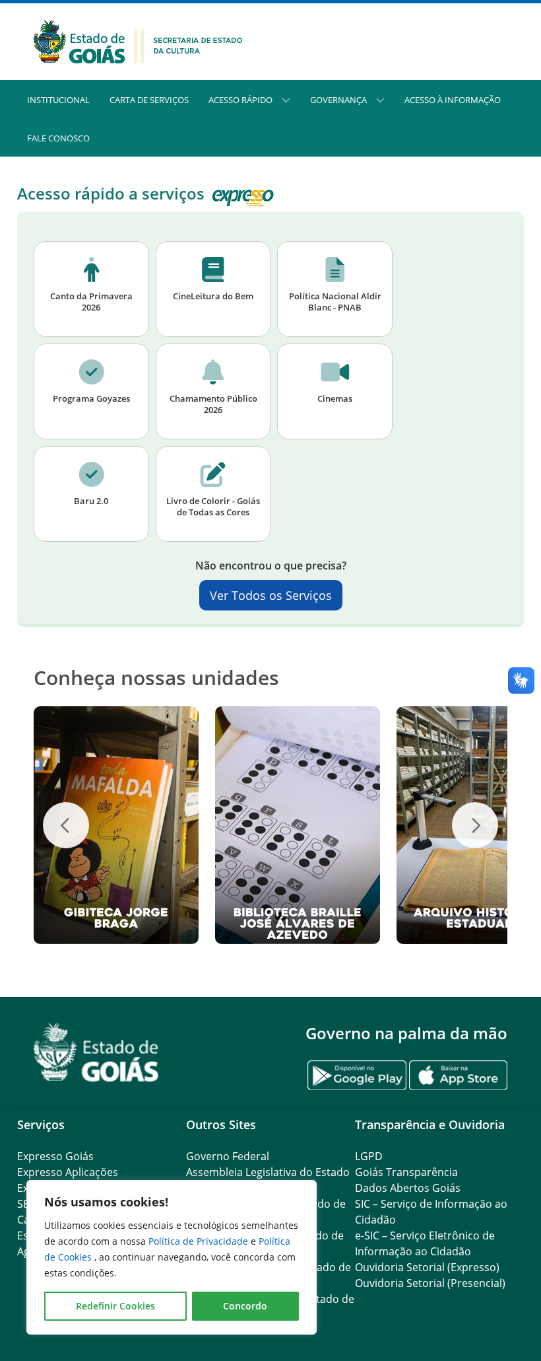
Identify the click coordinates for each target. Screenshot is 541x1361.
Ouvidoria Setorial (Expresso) (427, 1267)
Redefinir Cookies (115, 1306)
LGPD (369, 1156)
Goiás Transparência (406, 1172)
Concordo (245, 1306)
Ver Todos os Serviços (271, 595)
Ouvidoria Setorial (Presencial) (430, 1283)
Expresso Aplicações (67, 1172)
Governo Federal (227, 1156)
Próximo (475, 825)
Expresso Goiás (55, 1156)
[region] (171, 1257)
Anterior (66, 825)
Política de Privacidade (199, 1241)
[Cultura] (138, 40)
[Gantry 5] (96, 1052)
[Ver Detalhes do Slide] (116, 825)
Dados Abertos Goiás (408, 1188)
